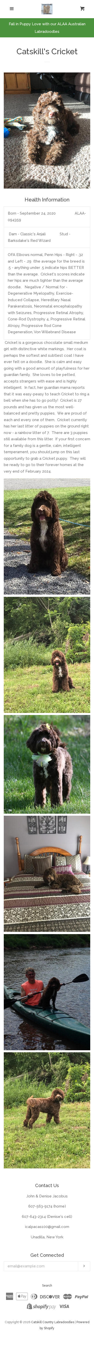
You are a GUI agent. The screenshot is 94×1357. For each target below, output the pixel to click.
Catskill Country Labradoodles (52, 1322)
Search (47, 1285)
